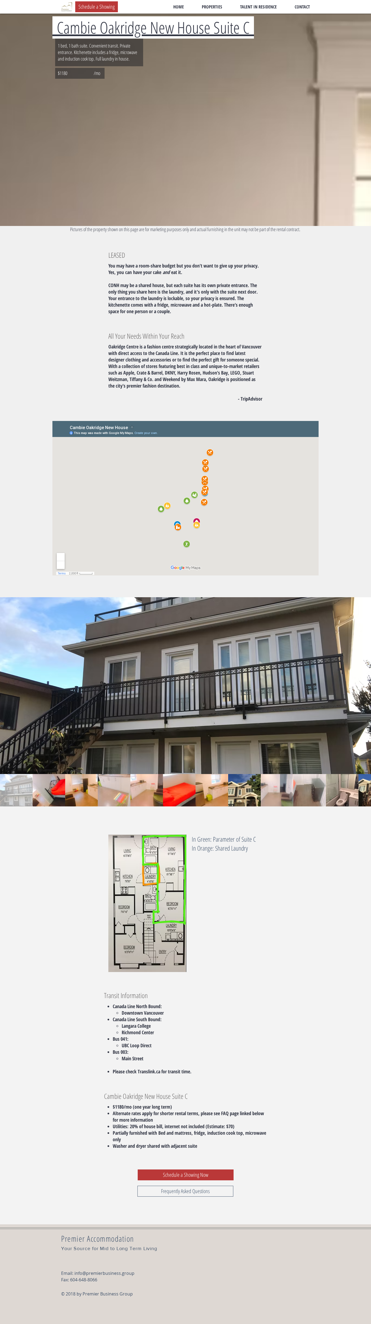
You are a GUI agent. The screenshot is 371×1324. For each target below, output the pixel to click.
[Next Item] (362, 685)
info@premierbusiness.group (104, 1273)
